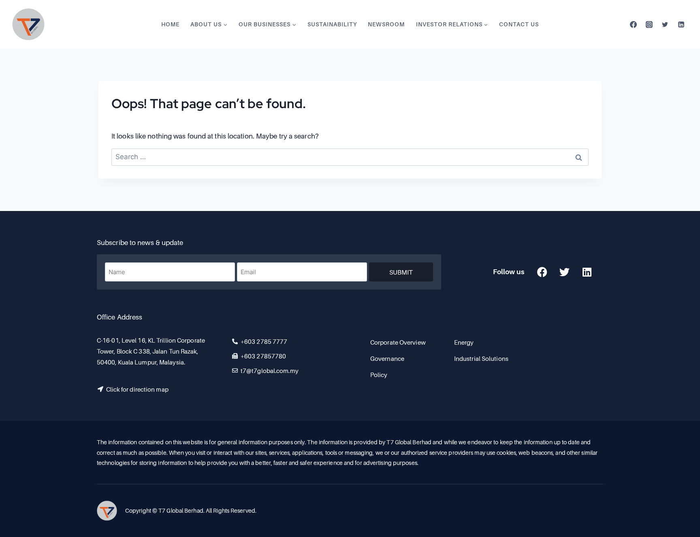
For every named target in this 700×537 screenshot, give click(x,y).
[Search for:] (350, 157)
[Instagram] (649, 24)
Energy (464, 342)
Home (170, 24)
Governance (387, 358)
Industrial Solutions (481, 358)
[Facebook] (633, 24)
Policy (379, 374)
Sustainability (332, 24)
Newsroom (386, 24)
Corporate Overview (398, 342)
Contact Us (519, 24)
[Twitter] (665, 24)
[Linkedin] (681, 24)
